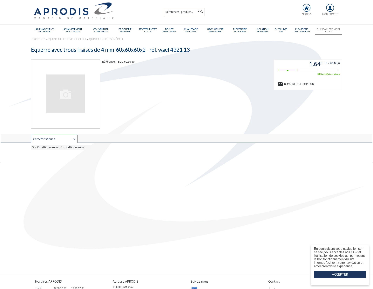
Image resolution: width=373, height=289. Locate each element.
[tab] (54, 139)
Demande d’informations (299, 84)
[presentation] (54, 139)
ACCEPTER (340, 274)
